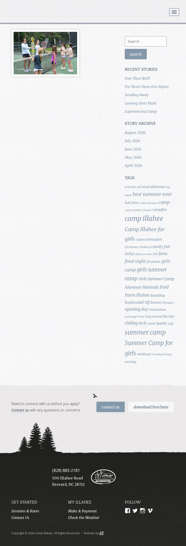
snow (151, 323)
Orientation (157, 310)
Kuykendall (134, 302)
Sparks (161, 323)
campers (147, 210)
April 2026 (133, 165)
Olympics (168, 302)
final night (135, 261)
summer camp (145, 332)
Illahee (142, 295)
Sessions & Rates (25, 511)
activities (130, 187)
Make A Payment (82, 511)
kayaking (157, 295)
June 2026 (133, 149)
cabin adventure (149, 203)
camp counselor (133, 210)
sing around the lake (159, 316)
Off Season (153, 302)
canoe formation (149, 239)
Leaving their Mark (141, 103)
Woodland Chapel (162, 354)
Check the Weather (83, 517)
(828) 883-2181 (66, 470)
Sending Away (137, 95)
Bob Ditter (132, 203)
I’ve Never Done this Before (147, 86)
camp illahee (144, 218)
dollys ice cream (143, 254)
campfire (159, 209)
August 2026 (135, 132)
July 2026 (132, 140)
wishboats (144, 354)
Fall (155, 254)
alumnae (157, 186)
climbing (144, 247)
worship (130, 362)
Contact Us (111, 407)
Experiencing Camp (141, 111)
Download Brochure (151, 407)
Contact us (20, 410)
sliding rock (136, 323)
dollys (129, 254)
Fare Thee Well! (137, 78)
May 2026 (133, 157)
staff (170, 323)
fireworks (154, 262)
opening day (136, 309)
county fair (160, 246)
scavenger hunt (134, 316)
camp (164, 202)
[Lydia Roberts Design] (101, 533)
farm (163, 253)
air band (143, 187)
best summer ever (152, 194)
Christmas (131, 247)
